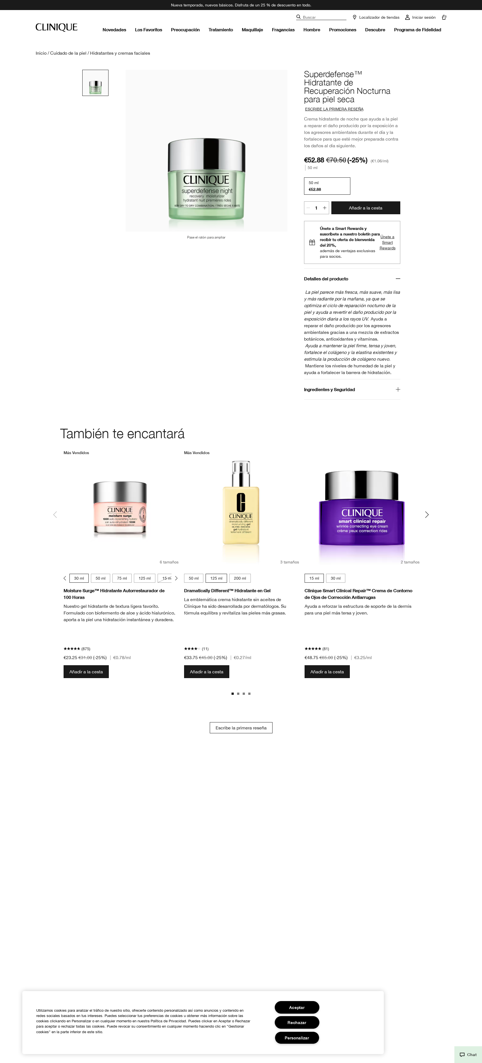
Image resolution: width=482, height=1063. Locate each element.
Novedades (114, 29)
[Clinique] (57, 27)
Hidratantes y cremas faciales (120, 53)
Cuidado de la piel (68, 53)
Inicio (41, 53)
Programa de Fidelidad (417, 29)
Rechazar (297, 1022)
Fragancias (283, 29)
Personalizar (297, 1037)
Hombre (311, 29)
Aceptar (297, 1007)
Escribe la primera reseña (241, 727)
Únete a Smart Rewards (388, 242)
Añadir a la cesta (365, 207)
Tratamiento (221, 29)
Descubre (375, 29)
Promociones (342, 29)
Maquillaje (252, 29)
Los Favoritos (148, 29)
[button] (468, 1054)
